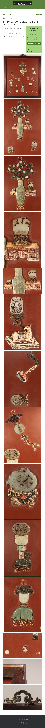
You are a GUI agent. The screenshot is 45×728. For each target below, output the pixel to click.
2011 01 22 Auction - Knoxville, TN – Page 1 (22, 17)
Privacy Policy (19, 723)
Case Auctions (22, 3)
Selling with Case (34, 43)
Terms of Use (25, 723)
